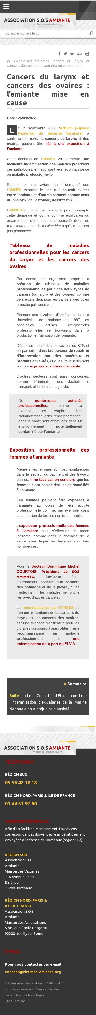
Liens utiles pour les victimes (24, 995)
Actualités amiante (32, 61)
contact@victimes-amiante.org (33, 972)
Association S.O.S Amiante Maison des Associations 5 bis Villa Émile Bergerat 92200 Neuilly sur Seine (26, 922)
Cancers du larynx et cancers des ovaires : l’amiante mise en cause (48, 63)
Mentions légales (47, 989)
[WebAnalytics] (15, 1007)
